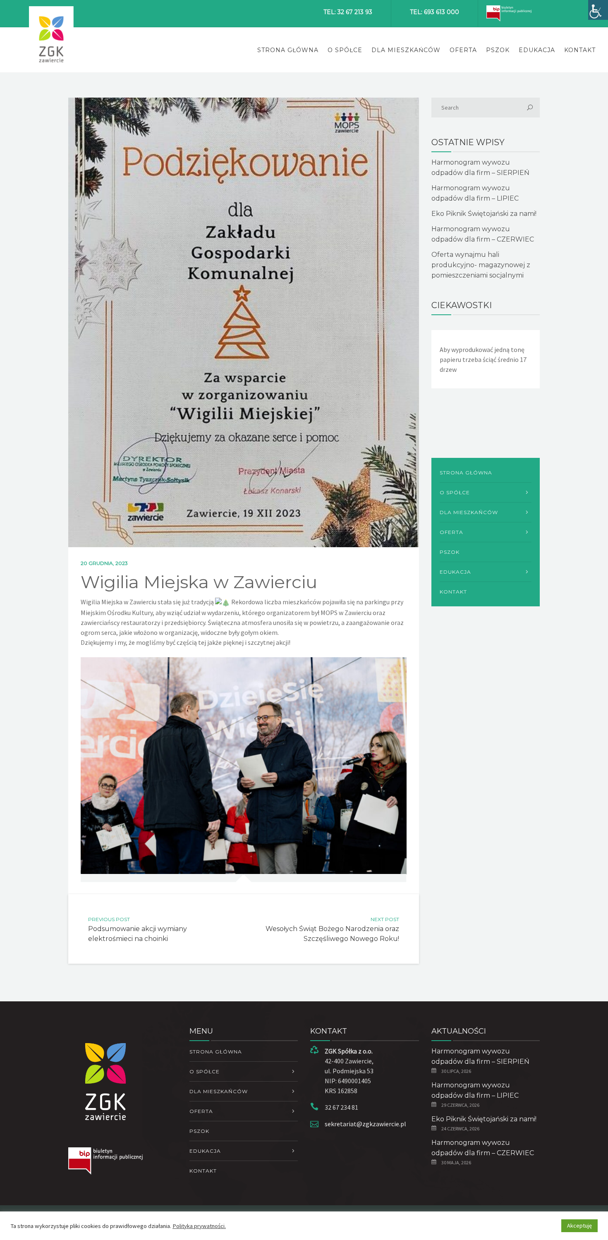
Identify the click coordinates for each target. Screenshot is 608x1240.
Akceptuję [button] (579, 1225)
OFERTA (463, 50)
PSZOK (498, 50)
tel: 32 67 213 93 (347, 12)
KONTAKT (580, 50)
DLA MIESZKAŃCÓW (405, 50)
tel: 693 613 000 (434, 12)
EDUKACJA (537, 50)
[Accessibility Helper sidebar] (598, 10)
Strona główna (287, 50)
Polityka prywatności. (199, 1226)
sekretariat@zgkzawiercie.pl (365, 1124)
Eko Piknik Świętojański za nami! (483, 214)
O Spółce (345, 50)
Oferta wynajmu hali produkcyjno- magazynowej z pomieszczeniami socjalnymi (480, 265)
